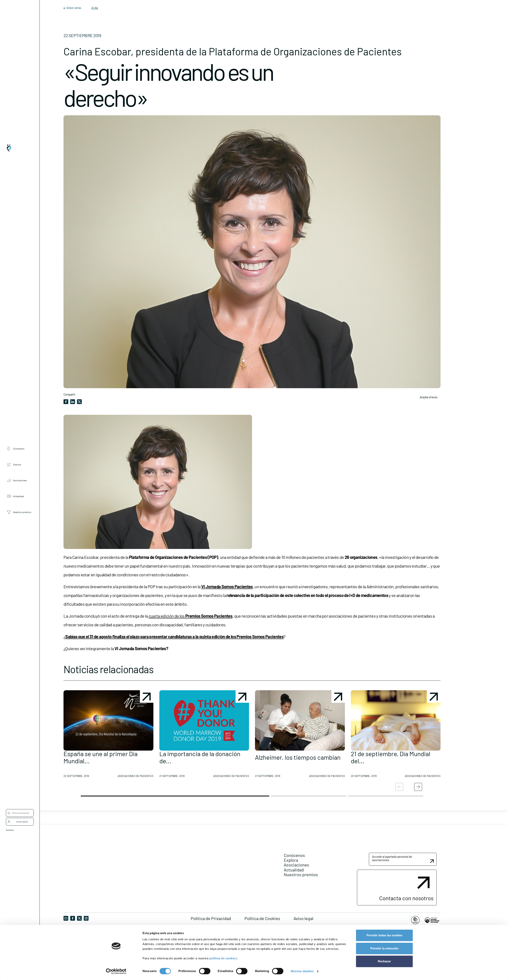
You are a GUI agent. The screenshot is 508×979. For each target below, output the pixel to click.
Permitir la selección (384, 948)
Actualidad (18, 496)
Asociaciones (20, 480)
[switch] (204, 971)
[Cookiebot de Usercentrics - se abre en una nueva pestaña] (116, 971)
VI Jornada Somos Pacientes (227, 586)
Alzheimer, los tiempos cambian (298, 757)
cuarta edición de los (167, 615)
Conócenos (18, 448)
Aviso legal (303, 918)
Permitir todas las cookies (384, 935)
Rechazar (384, 961)
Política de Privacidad (211, 918)
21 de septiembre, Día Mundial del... (390, 757)
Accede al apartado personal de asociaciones (392, 858)
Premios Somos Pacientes (208, 615)
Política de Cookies (262, 918)
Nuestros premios (22, 512)
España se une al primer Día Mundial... (101, 757)
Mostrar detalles (302, 971)
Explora (17, 464)
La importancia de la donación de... (199, 757)
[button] (108, 735)
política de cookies (223, 958)
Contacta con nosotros (406, 898)
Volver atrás (74, 8)
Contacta (10, 830)
